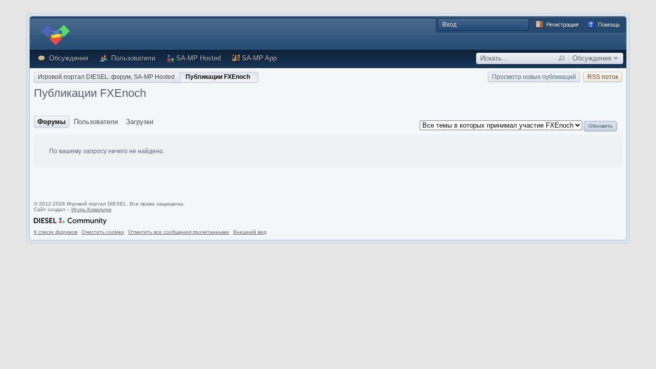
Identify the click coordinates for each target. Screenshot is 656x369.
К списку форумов (55, 232)
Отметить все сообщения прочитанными (178, 232)
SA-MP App (259, 58)
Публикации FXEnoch (218, 76)
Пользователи (132, 58)
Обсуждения (67, 58)
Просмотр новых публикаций (534, 76)
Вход (449, 24)
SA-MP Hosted (198, 58)
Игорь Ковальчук (91, 209)
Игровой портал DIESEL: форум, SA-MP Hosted (106, 76)
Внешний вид (249, 232)
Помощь (608, 25)
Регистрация (562, 25)
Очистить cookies (102, 232)
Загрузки (139, 122)
